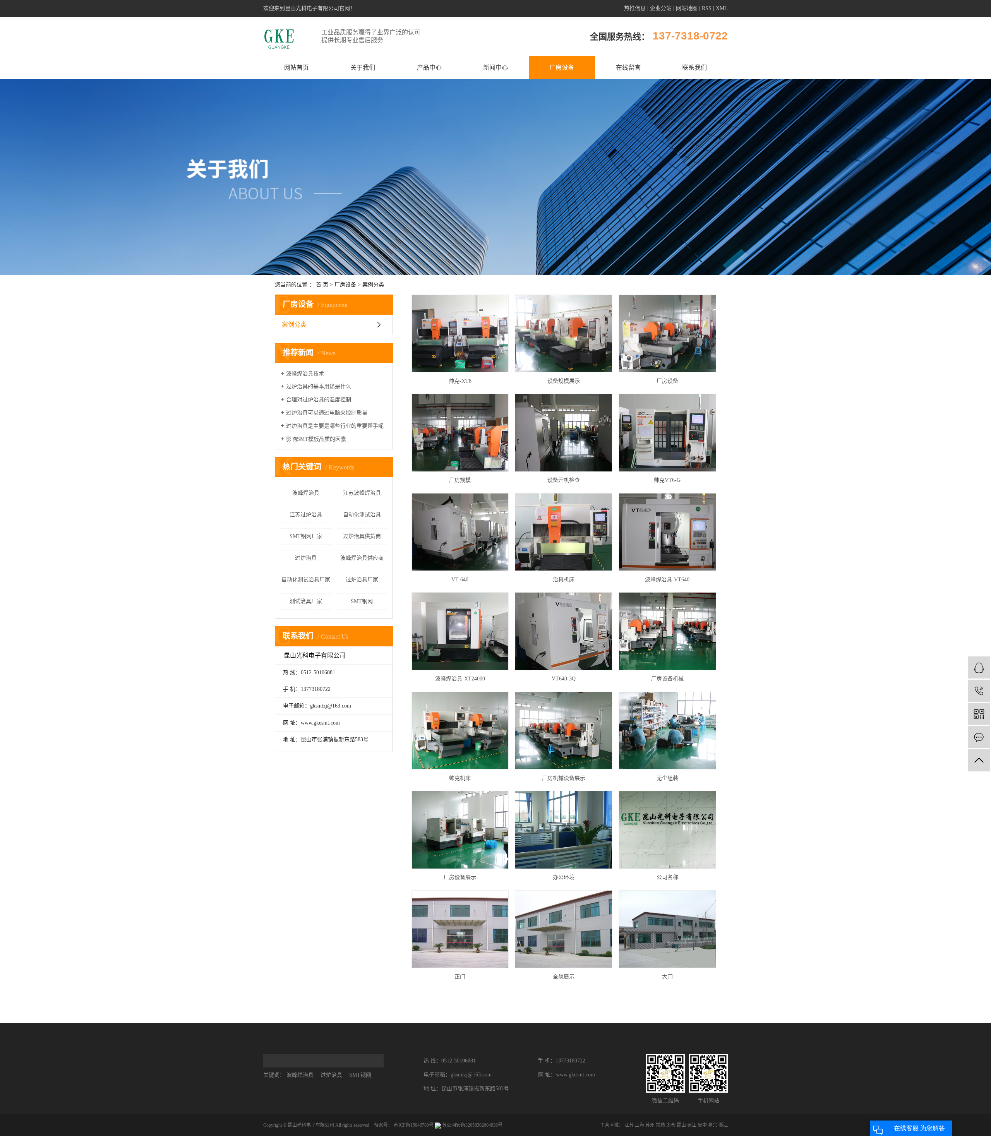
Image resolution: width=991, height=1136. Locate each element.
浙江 (723, 1125)
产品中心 (429, 67)
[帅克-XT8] (460, 334)
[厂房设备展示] (460, 830)
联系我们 (694, 67)
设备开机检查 (563, 480)
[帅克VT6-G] (667, 433)
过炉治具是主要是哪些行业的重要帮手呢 (335, 426)
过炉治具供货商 (362, 536)
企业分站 (661, 8)
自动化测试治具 (362, 514)
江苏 (629, 1125)
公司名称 (667, 877)
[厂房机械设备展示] (563, 731)
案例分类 (373, 285)
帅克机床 (460, 778)
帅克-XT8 (460, 381)
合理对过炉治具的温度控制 (318, 400)
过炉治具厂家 (362, 580)
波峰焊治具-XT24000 (460, 679)
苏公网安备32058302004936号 (471, 1125)
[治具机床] (563, 532)
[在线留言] (979, 737)
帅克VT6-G (667, 480)
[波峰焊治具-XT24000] (460, 631)
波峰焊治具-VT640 (667, 580)
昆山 (681, 1125)
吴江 (691, 1125)
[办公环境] (563, 830)
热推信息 (635, 8)
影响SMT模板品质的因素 (316, 439)
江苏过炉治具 (306, 514)
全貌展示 (563, 977)
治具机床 (563, 580)
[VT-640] (460, 532)
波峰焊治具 (305, 493)
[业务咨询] (979, 667)
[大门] (667, 929)
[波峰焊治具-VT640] (667, 532)
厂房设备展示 (460, 877)
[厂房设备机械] (667, 631)
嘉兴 (712, 1125)
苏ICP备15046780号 (414, 1125)
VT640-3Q (564, 679)
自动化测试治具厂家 (305, 580)
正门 (459, 977)
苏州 (650, 1125)
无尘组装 (667, 778)
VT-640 (459, 580)
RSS (707, 8)
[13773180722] (979, 691)
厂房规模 (460, 480)
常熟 (660, 1125)
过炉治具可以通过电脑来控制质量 (326, 413)
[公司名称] (667, 830)
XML (722, 8)
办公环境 (563, 877)
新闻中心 (495, 67)
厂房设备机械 (667, 679)
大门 (667, 977)
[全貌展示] (563, 929)
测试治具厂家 (306, 601)
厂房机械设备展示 (563, 778)
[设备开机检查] (563, 433)
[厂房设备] (667, 334)
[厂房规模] (460, 433)
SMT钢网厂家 (306, 536)
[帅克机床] (460, 731)
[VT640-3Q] (563, 631)
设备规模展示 (563, 381)
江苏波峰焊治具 (362, 493)
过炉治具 (306, 558)
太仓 (671, 1125)
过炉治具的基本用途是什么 (318, 386)
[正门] (460, 929)
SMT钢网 (362, 601)
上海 (639, 1125)
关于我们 (362, 67)
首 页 (322, 285)
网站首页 (296, 67)
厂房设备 (561, 67)
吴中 (702, 1125)
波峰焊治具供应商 (362, 558)
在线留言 (628, 67)
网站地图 (687, 8)
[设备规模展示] (563, 334)
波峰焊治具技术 (305, 374)
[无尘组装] (667, 731)
